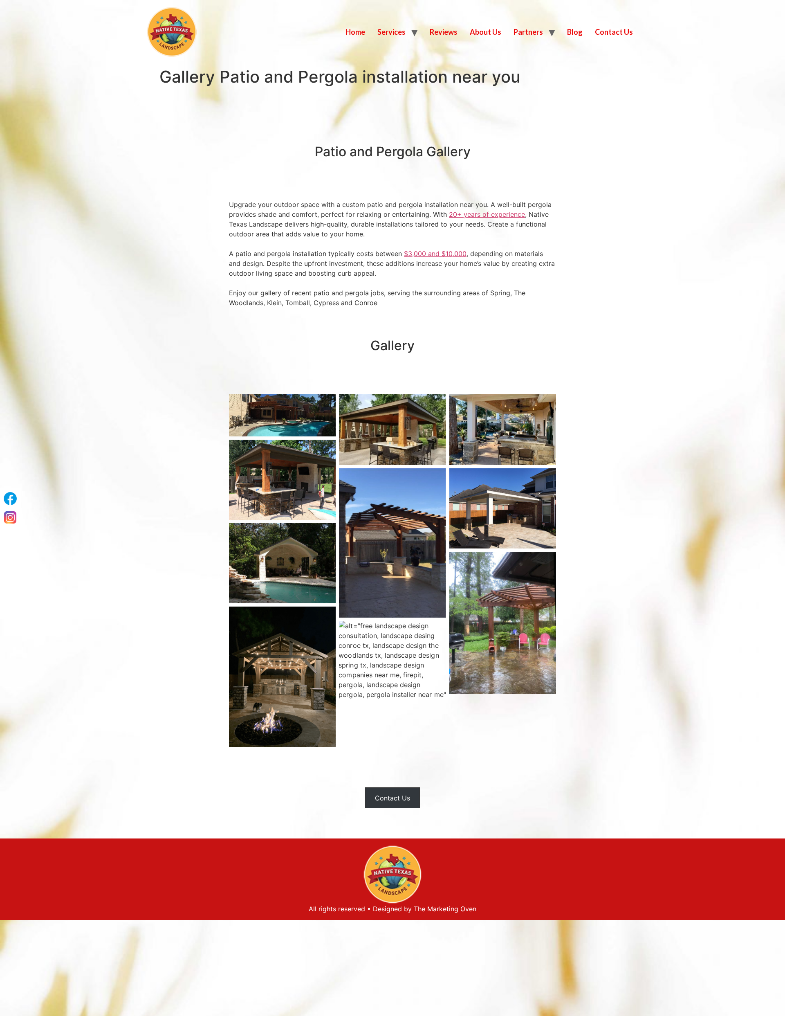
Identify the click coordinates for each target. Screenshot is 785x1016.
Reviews (444, 31)
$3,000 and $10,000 (435, 254)
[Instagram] (10, 517)
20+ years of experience (487, 214)
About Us (485, 31)
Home (355, 31)
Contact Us (614, 31)
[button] (392, 797)
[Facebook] (10, 498)
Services (391, 31)
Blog (575, 31)
